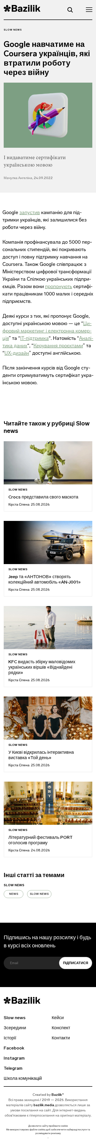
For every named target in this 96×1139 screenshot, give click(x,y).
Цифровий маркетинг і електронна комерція (47, 330)
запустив (29, 212)
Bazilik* (57, 1095)
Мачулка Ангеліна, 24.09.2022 (28, 178)
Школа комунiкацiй (23, 1079)
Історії (10, 1038)
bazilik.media (43, 1105)
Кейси (58, 1018)
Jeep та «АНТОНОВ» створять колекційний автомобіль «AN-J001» (44, 580)
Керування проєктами (58, 346)
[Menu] (87, 9)
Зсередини (15, 1028)
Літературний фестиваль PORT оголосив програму (40, 840)
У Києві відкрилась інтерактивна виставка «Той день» (41, 755)
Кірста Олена (19, 505)
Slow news (13, 30)
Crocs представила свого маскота (43, 497)
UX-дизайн (16, 353)
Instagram (14, 1058)
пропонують (58, 286)
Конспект (61, 1028)
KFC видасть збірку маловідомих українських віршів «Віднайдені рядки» (41, 667)
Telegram (13, 1068)
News (13, 894)
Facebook (14, 1048)
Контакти (61, 1038)
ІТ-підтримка (34, 338)
